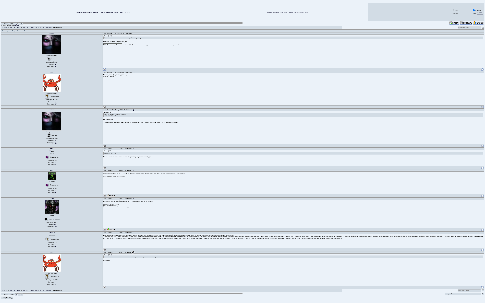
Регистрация (480, 14)
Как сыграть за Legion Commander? (41, 27)
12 (134, 72)
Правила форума (293, 12)
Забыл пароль (480, 12)
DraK (52, 148)
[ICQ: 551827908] (111, 229)
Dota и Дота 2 (15, 27)
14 (133, 148)
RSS (306, 12)
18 (133, 252)
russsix (16, 25)
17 (133, 232)
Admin (52, 198)
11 (134, 33)
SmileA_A (52, 232)
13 (133, 110)
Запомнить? (479, 10)
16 (133, 198)
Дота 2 (25, 27)
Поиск (302, 12)
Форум (4, 27)
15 (133, 170)
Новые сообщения (273, 12)
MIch (51, 170)
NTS (52, 72)
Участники (283, 12)
